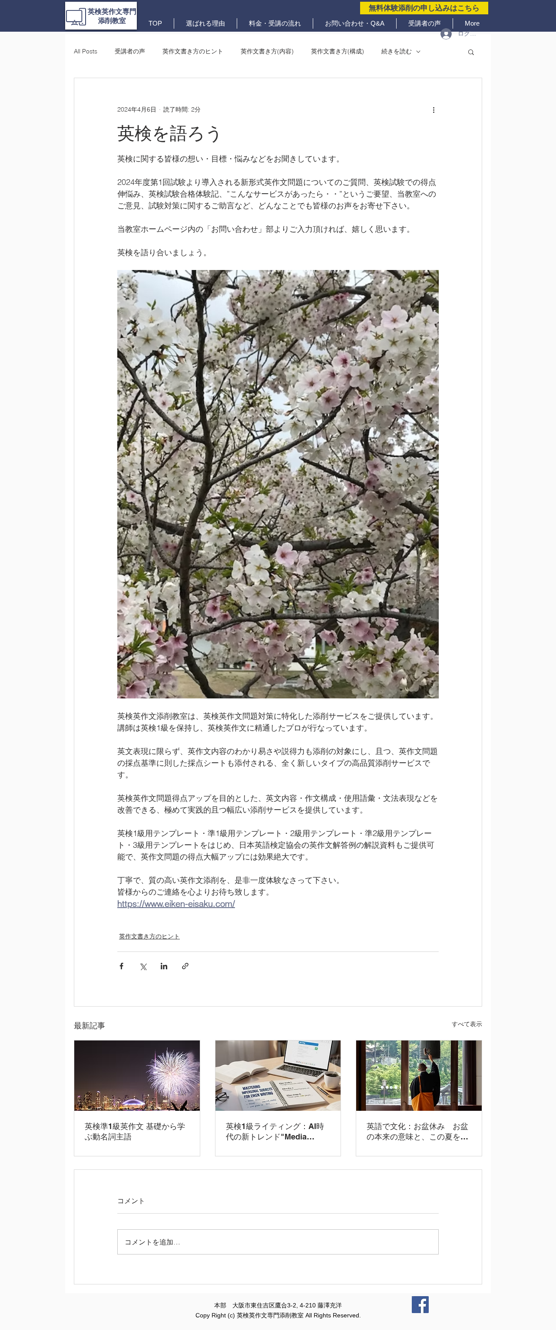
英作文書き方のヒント (192, 51)
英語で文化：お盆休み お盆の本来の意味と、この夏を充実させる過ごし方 (417, 1132)
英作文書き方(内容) (267, 51)
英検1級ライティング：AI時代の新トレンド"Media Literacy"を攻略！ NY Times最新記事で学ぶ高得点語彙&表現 (277, 1132)
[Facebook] (420, 1304)
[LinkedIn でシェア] (164, 966)
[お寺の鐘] (419, 1075)
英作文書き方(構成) (337, 51)
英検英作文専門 (112, 11)
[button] (471, 51)
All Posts (85, 51)
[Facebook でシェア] (121, 966)
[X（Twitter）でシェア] (143, 966)
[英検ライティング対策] (278, 1075)
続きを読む (396, 51)
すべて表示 (467, 1024)
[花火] (137, 1075)
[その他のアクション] (433, 109)
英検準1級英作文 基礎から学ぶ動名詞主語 (135, 1131)
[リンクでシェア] (185, 966)
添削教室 (112, 20)
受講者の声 (130, 51)
